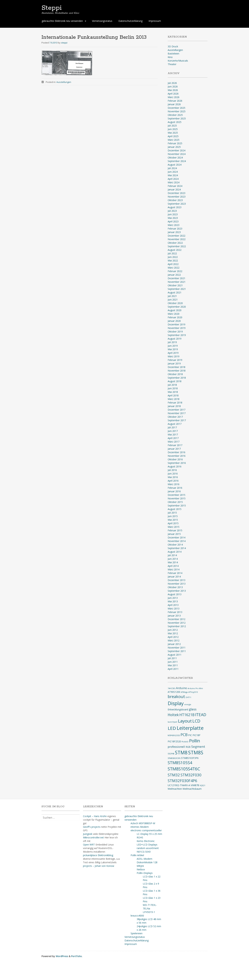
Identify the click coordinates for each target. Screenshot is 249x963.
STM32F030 (191, 775)
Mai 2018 (173, 391)
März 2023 (173, 225)
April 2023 (173, 221)
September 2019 (177, 335)
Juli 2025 (172, 125)
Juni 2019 (173, 345)
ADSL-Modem (144, 858)
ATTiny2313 (193, 692)
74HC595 (171, 688)
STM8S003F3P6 (174, 758)
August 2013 (174, 594)
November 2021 (176, 281)
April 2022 (173, 264)
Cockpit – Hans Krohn (95, 816)
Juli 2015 (172, 512)
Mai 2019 (173, 349)
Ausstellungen (63, 82)
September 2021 (177, 289)
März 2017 (173, 441)
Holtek (173, 714)
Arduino (181, 688)
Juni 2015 (173, 516)
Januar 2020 (174, 320)
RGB (188, 746)
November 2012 (176, 622)
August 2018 (174, 381)
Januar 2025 (174, 146)
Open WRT (89, 844)
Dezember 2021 (176, 278)
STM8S (195, 752)
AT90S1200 (174, 691)
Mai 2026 (173, 90)
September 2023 (177, 203)
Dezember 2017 (176, 409)
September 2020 (177, 306)
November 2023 (176, 196)
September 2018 (177, 377)
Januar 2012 (174, 644)
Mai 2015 (173, 519)
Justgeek (87, 834)
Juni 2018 (173, 388)
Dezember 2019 (176, 324)
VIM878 (195, 785)
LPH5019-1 (149, 912)
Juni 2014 (173, 558)
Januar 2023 (174, 232)
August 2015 (174, 509)
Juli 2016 (172, 470)
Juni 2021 (173, 299)
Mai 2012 (173, 633)
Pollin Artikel (137, 855)
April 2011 (173, 668)
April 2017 (173, 438)
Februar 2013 (175, 612)
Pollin (194, 741)
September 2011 (177, 651)
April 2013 (173, 605)
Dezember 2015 (176, 494)
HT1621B (186, 714)
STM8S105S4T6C (184, 769)
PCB (184, 734)
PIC (190, 735)
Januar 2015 (174, 534)
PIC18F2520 (174, 741)
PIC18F (196, 735)
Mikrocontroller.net (93, 837)
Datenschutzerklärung (130, 20)
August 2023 (174, 207)
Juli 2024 (172, 168)
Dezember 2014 (176, 537)
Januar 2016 (174, 491)
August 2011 (174, 654)
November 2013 (176, 583)
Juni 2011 (173, 661)
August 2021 (174, 292)
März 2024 (173, 182)
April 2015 (173, 523)
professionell (176, 747)
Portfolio (76, 956)
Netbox (141, 869)
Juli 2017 (172, 427)
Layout (185, 721)
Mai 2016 (173, 477)
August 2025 (174, 122)
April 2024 (173, 178)
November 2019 (176, 328)
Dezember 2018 (176, 367)
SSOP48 (171, 753)
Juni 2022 (173, 257)
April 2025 (173, 136)
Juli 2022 (172, 253)
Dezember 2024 (176, 150)
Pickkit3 (185, 741)
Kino (170, 57)
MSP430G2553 (174, 735)
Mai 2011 (173, 665)
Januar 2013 (174, 615)
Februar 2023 (175, 228)
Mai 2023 (173, 217)
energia (187, 704)
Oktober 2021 (175, 285)
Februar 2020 (175, 317)
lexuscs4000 (137, 915)
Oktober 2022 (175, 242)
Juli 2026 (172, 83)
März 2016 (173, 484)
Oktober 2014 (175, 544)
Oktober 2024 (175, 157)
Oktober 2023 (175, 200)
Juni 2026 (173, 86)
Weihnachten (175, 788)
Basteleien (173, 53)
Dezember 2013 (176, 580)
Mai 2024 (173, 175)
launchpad (172, 722)
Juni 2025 (173, 129)
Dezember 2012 (176, 619)
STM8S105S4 (180, 762)
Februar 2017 (175, 445)
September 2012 (177, 626)
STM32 (174, 775)
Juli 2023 (172, 210)
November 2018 (176, 370)
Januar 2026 (174, 104)
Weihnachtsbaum (192, 788)
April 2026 (173, 93)
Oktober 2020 (175, 303)
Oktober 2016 (175, 459)
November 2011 (176, 647)
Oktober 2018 (175, 374)
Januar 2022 (174, 274)
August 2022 (174, 249)
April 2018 (173, 395)
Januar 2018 (174, 406)
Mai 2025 (173, 132)
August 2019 (174, 338)
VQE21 (202, 785)
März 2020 (173, 313)
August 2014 (174, 551)
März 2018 (173, 399)
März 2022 (173, 267)
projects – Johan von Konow (98, 865)
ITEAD (200, 714)
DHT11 (188, 697)
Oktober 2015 (175, 502)
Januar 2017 (174, 448)
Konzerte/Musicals (178, 60)
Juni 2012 (173, 629)
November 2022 (176, 239)
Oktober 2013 (175, 587)
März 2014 (173, 569)
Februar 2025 (175, 143)
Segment (198, 746)
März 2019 (173, 356)
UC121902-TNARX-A (179, 785)
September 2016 (177, 463)
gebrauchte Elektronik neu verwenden (62, 20)
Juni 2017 (173, 431)
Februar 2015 (175, 530)
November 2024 (176, 154)
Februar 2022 (175, 271)
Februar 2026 (175, 100)
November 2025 (176, 111)
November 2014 (176, 541)
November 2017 (176, 413)
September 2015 (177, 505)
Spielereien (136, 933)
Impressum (155, 20)
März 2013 (173, 608)
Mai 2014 (173, 562)
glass (192, 709)
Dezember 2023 (176, 193)
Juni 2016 (173, 473)
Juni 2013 (173, 597)
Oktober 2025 (175, 115)
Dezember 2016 (176, 452)
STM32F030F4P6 (182, 780)
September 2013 (177, 590)
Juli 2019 (172, 342)
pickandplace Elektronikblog (98, 855)
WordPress (62, 956)
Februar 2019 (175, 360)
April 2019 (173, 352)
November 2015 (176, 498)
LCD (196, 721)
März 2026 (173, 97)
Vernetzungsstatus (102, 20)
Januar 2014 (174, 576)
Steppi (52, 8)
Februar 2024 (175, 186)
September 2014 (177, 548)
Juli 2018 (172, 384)
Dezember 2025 (176, 107)
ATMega (184, 692)
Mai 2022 (173, 260)
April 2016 (173, 480)
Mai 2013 (173, 601)
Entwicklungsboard (178, 709)
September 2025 (177, 118)
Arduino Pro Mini (195, 688)
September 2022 (177, 246)
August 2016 (174, 466)
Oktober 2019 (175, 331)
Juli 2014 (172, 555)
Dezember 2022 (176, 235)
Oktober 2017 (175, 416)
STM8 (181, 752)
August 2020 (174, 310)
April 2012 (173, 637)
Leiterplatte (190, 728)
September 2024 (177, 161)
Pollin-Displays (145, 873)
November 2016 (176, 455)
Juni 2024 (173, 171)
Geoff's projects (91, 826)
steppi (64, 42)
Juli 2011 (172, 658)
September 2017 (177, 420)
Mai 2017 (173, 434)
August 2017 (174, 423)
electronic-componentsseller (146, 830)
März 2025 (173, 139)
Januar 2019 (174, 363)
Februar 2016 (175, 487)
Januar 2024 (174, 189)
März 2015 (173, 526)
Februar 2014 (175, 573)
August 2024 (174, 164)
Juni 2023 (173, 214)
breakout (176, 696)
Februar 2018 (175, 402)
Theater (172, 64)
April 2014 (173, 565)
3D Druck (173, 46)
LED (172, 728)
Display (176, 703)
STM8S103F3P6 (190, 758)
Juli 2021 (172, 296)
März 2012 (173, 640)
